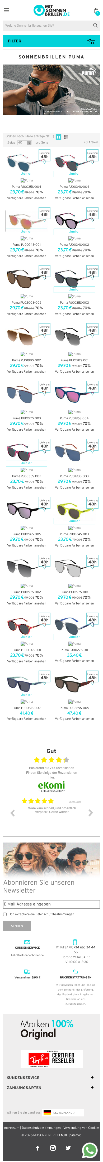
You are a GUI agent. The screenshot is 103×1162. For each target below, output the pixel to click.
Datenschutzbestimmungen (41, 1127)
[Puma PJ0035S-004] (26, 163)
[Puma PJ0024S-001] (26, 221)
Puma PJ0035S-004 (26, 186)
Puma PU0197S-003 (26, 418)
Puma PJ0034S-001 (26, 650)
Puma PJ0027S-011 (74, 650)
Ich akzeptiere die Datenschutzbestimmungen (42, 914)
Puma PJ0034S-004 (74, 186)
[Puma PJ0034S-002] (74, 221)
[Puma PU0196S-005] (26, 510)
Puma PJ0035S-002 (26, 476)
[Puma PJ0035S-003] (74, 279)
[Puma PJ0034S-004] (74, 163)
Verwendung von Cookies (81, 1127)
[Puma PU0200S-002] (26, 279)
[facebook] (38, 1144)
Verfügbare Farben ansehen (26, 198)
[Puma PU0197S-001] (74, 568)
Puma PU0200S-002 (26, 302)
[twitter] (68, 1144)
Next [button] (90, 812)
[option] (51, 816)
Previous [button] (12, 812)
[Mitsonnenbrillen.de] (51, 7)
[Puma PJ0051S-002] (26, 684)
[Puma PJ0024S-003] (74, 510)
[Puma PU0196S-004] (74, 394)
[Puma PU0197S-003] (26, 394)
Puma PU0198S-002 (26, 360)
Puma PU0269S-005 (74, 708)
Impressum (11, 1127)
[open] (7, 10)
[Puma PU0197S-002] (26, 568)
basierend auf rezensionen (51, 767)
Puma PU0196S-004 (74, 418)
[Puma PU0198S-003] (74, 452)
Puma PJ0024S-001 (26, 244)
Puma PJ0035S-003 (74, 302)
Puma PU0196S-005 (26, 534)
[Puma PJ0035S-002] (26, 452)
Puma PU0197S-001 (74, 592)
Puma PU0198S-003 (74, 476)
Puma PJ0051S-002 (26, 708)
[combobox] (51, 26)
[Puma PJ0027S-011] (74, 626)
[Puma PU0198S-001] (74, 337)
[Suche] (96, 25)
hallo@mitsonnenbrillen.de (27, 955)
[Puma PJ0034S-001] (26, 626)
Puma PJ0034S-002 (74, 244)
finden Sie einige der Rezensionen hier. (51, 774)
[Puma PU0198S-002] (26, 337)
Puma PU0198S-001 (74, 360)
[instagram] (53, 1144)
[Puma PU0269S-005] (74, 684)
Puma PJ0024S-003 (74, 534)
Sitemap (76, 1135)
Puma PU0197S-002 (26, 592)
